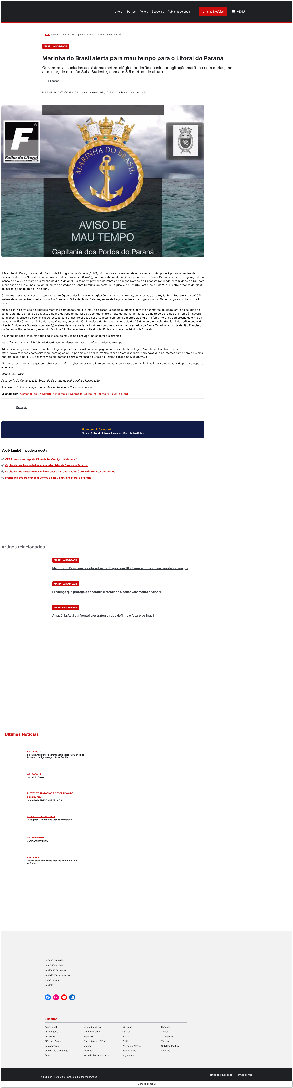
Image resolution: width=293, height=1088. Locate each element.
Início (47, 34)
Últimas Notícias (213, 11)
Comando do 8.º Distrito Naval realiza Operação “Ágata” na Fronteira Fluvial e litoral (74, 393)
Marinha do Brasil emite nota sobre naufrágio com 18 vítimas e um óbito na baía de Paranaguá (120, 568)
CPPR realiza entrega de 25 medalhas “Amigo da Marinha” (41, 459)
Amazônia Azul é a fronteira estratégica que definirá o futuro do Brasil (103, 615)
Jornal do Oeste (35, 777)
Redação (54, 80)
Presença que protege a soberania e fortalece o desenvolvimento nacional (106, 592)
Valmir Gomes (36, 837)
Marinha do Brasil (55, 46)
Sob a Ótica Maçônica (41, 816)
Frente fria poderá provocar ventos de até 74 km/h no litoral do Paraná (48, 477)
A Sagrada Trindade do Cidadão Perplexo (49, 819)
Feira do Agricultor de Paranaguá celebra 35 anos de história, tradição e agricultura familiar (55, 756)
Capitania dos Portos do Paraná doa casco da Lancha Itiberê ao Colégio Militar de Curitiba (60, 471)
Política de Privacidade (220, 1074)
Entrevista (34, 751)
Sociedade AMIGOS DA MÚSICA (44, 800)
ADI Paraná (34, 774)
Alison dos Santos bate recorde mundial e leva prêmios (52, 861)
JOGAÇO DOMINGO (37, 840)
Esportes (33, 857)
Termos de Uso (244, 1074)
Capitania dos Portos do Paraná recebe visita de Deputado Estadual (46, 465)
